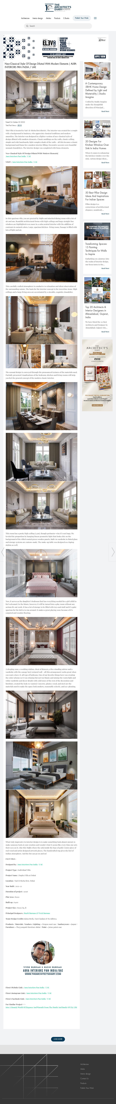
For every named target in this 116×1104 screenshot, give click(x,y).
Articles (48, 18)
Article (82, 1069)
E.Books (66, 18)
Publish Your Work (81, 18)
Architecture (25, 18)
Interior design (38, 18)
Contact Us (84, 1078)
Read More (105, 111)
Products (57, 18)
